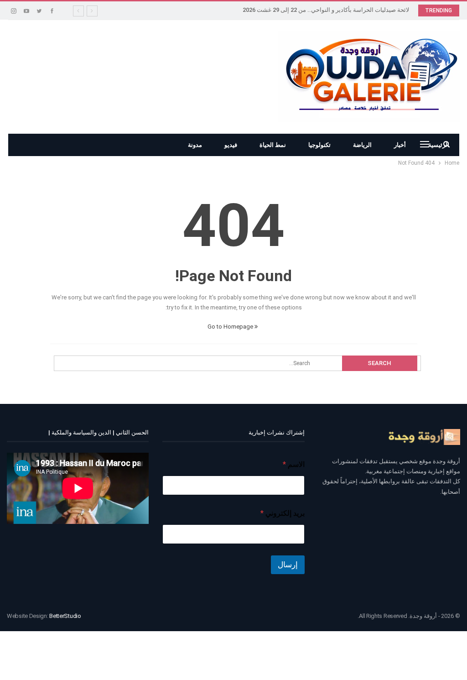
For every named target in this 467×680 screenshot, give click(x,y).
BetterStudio (65, 615)
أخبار (400, 144)
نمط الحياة (272, 144)
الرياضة (362, 144)
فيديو (230, 144)
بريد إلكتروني (282, 513)
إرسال (288, 564)
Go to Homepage (231, 326)
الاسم (293, 464)
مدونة (195, 144)
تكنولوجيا (319, 144)
